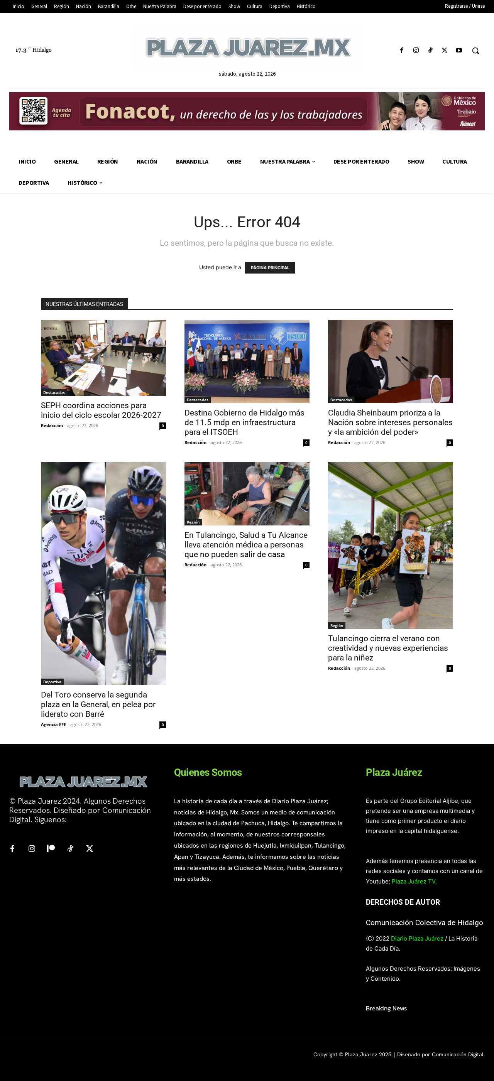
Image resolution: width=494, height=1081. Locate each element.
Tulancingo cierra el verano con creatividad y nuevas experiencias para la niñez (388, 648)
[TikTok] (430, 51)
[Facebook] (401, 51)
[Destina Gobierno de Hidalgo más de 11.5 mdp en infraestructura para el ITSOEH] (247, 361)
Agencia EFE (53, 724)
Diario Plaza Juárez (417, 938)
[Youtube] (459, 51)
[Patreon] (51, 849)
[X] (445, 51)
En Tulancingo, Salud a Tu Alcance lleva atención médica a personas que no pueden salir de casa (246, 544)
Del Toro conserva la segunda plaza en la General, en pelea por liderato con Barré (98, 704)
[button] (475, 50)
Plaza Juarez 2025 (368, 1054)
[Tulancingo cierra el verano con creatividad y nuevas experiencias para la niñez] (390, 545)
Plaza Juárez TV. (414, 881)
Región (193, 522)
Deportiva (52, 681)
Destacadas (54, 392)
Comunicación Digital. (458, 1054)
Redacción (52, 425)
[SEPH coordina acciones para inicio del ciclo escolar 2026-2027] (103, 357)
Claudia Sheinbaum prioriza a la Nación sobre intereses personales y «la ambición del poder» (390, 422)
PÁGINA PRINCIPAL (270, 267)
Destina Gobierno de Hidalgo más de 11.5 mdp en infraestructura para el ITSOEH (244, 422)
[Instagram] (416, 51)
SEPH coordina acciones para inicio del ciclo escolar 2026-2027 (101, 410)
